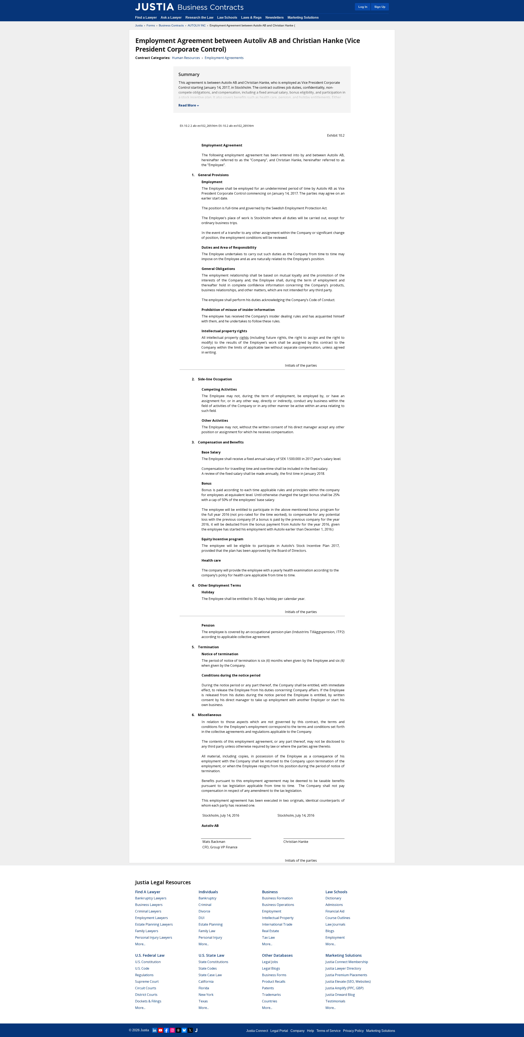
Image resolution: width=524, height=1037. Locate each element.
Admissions (334, 904)
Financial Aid (334, 911)
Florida (204, 988)
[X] (190, 1030)
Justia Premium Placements (346, 975)
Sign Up (379, 6)
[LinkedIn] (154, 1030)
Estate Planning (211, 924)
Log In (362, 6)
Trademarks (271, 994)
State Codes (208, 968)
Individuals (208, 891)
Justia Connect (257, 1030)
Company (297, 1030)
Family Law (207, 931)
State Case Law (210, 975)
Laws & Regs (251, 17)
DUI (201, 918)
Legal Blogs (271, 968)
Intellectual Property (278, 918)
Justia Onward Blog (340, 994)
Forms (151, 25)
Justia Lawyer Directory (343, 968)
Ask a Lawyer (171, 17)
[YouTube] (160, 1030)
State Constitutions (213, 962)
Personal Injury (210, 937)
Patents (268, 988)
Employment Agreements (224, 58)
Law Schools (227, 17)
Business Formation (277, 898)
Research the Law (199, 17)
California (206, 981)
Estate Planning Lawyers (154, 924)
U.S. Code (142, 968)
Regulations (144, 975)
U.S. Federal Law (150, 955)
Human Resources (186, 58)
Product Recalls (273, 981)
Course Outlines (337, 918)
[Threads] (178, 1030)
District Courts (146, 994)
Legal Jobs (270, 962)
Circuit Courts (145, 988)
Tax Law (268, 937)
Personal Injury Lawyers (153, 937)
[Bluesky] (184, 1030)
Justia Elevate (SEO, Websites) (348, 981)
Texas (203, 1001)
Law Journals (335, 924)
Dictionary (333, 898)
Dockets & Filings (148, 1001)
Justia (139, 25)
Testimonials (335, 1001)
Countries (269, 1001)
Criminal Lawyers (148, 911)
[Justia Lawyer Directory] (196, 1030)
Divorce (204, 911)
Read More (187, 105)
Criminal (205, 904)
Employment (271, 911)
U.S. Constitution (148, 962)
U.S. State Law (211, 955)
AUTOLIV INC (197, 25)
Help (310, 1030)
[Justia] (154, 6)
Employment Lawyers (151, 918)
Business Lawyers (149, 904)
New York (206, 994)
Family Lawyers (146, 931)
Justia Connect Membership (346, 962)
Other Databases (277, 955)
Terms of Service (328, 1030)
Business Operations (278, 904)
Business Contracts (171, 25)
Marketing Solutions (303, 17)
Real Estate (270, 931)
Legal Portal (279, 1030)
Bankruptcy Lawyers (150, 898)
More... (140, 944)
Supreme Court (147, 981)
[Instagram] (172, 1030)
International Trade (277, 924)
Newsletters (274, 17)
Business (270, 891)
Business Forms (274, 975)
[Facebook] (166, 1030)
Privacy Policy (353, 1030)
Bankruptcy (207, 898)
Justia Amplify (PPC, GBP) (344, 988)
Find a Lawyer (146, 17)
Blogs (329, 931)
